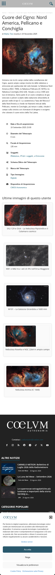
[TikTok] (36, 445)
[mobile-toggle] (3, 3)
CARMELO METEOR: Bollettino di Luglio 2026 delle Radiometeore (33, 466)
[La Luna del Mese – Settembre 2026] (8, 480)
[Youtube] (47, 445)
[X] (42, 445)
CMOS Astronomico (19, 187)
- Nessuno (11, 13)
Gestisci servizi (27, 542)
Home (4, 13)
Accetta (27, 549)
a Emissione (39, 156)
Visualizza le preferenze (27, 565)
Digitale (14, 178)
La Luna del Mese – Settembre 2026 (34, 476)
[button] (50, 517)
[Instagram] (13, 445)
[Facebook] (7, 445)
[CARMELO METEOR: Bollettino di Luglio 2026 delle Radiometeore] (8, 468)
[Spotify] (25, 445)
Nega (27, 557)
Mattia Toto (8, 34)
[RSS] (19, 445)
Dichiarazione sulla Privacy (32, 571)
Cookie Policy (15, 571)
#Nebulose (15, 156)
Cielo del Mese (23, 471)
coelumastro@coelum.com (32, 440)
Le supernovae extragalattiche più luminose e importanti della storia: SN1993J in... (34, 491)
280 (19, 497)
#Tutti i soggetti (26, 156)
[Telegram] (31, 445)
